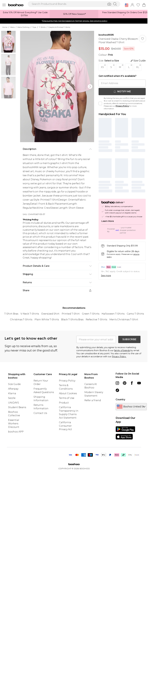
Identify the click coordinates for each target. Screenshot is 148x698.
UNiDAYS (13, 402)
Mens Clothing (23, 27)
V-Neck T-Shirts (30, 313)
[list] (57, 86)
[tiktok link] (117, 390)
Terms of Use (66, 398)
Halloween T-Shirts (113, 313)
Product (64, 402)
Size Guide (14, 384)
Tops (34, 27)
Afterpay (13, 388)
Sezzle (11, 398)
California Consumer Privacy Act (65, 426)
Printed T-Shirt (71, 313)
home (4, 27)
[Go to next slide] (90, 86)
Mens (12, 27)
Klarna (12, 393)
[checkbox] (100, 103)
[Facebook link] (132, 383)
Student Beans (17, 407)
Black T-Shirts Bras (72, 319)
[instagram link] (117, 383)
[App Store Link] (125, 433)
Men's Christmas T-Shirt (123, 319)
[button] (127, 5)
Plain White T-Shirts (47, 319)
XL (137, 67)
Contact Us (40, 413)
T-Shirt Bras (11, 313)
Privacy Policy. (119, 356)
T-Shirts (42, 27)
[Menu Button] (4, 5)
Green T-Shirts (90, 313)
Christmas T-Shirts (21, 319)
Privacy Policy (122, 106)
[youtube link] (139, 383)
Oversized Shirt (50, 313)
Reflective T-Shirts (96, 319)
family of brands (122, 350)
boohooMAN (106, 34)
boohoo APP (16, 431)
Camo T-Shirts (135, 313)
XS (102, 67)
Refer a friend (92, 400)
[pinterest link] (124, 383)
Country (120, 399)
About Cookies (68, 393)
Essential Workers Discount (13, 423)
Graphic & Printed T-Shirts (59, 27)
